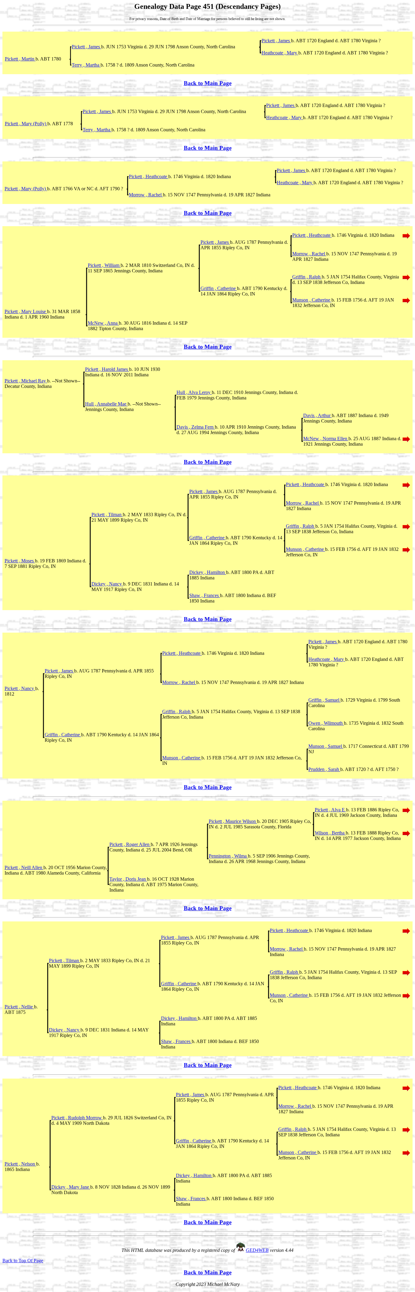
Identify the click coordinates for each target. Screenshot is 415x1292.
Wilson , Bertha (330, 832)
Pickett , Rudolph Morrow (77, 1117)
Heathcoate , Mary (280, 52)
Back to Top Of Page (22, 1260)
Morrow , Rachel (146, 194)
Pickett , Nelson (20, 1163)
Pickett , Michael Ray (26, 380)
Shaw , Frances (204, 595)
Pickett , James (276, 40)
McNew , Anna (103, 323)
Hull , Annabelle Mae (106, 403)
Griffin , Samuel (324, 700)
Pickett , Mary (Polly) (26, 123)
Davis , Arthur (317, 415)
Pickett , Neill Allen (24, 867)
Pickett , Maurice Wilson (233, 821)
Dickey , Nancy (107, 583)
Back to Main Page (208, 83)
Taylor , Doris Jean (128, 879)
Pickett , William (104, 265)
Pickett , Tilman (107, 514)
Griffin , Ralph (307, 276)
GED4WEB (257, 1250)
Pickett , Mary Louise (26, 311)
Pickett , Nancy (20, 688)
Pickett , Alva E (330, 809)
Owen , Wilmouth (326, 723)
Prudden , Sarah (324, 769)
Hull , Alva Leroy (194, 392)
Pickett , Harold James (107, 369)
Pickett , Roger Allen (130, 844)
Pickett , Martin (20, 58)
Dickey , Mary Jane (70, 1187)
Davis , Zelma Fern (196, 427)
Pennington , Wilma (228, 855)
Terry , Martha (86, 64)
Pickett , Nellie (19, 1006)
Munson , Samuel (325, 746)
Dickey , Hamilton (207, 572)
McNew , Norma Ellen (325, 438)
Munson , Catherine (311, 299)
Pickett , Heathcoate (148, 176)
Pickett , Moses (20, 560)
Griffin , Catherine (219, 288)
